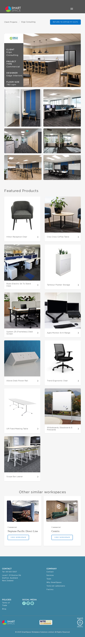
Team (48, 579)
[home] (14, 9)
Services (50, 575)
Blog (4, 609)
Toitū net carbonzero (55, 586)
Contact (50, 572)
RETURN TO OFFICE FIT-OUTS (65, 22)
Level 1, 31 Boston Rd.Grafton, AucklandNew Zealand (11, 578)
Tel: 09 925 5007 (9, 572)
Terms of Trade (6, 604)
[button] (71, 9)
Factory (50, 589)
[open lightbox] (42, 60)
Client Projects (10, 22)
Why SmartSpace (54, 582)
